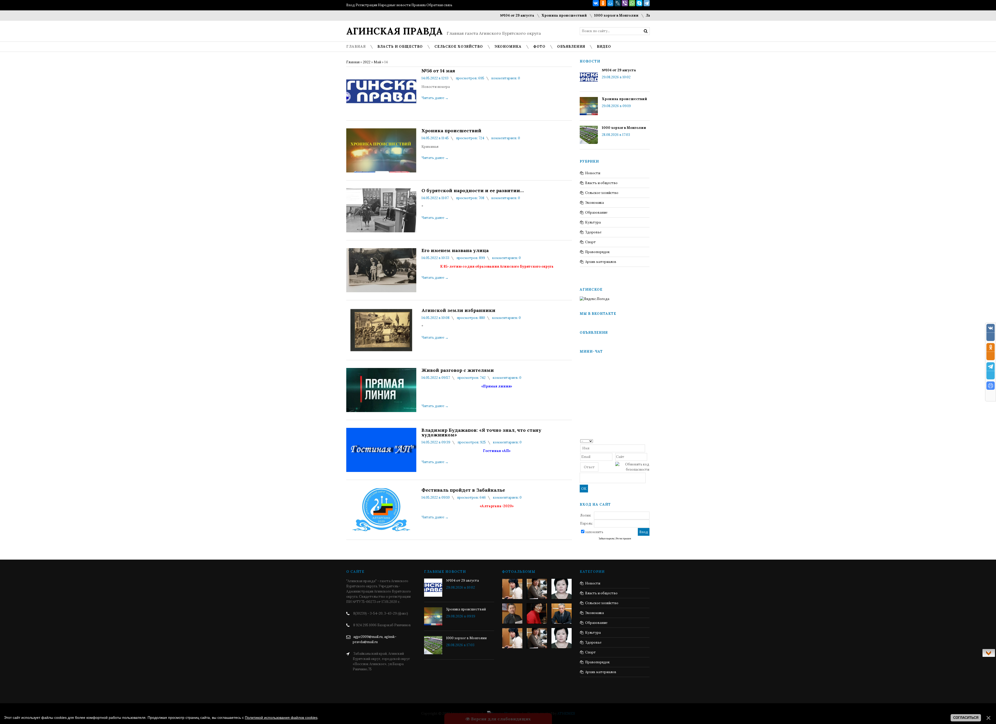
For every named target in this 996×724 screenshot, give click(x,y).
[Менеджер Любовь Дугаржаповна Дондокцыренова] (537, 589)
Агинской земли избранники (458, 310)
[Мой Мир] (610, 3)
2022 (366, 62)
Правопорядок (597, 252)
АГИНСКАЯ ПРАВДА (394, 31)
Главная (352, 62)
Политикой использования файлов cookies (281, 717)
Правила (418, 5)
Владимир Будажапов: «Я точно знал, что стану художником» (481, 432)
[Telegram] (647, 3)
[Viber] (625, 3)
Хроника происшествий (529, 15)
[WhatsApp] (632, 3)
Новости (592, 173)
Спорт (590, 242)
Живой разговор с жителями (457, 370)
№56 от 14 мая (438, 70)
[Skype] (639, 3)
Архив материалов (600, 262)
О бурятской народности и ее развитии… (472, 190)
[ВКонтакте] (596, 3)
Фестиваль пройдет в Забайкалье (463, 490)
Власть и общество (601, 183)
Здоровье (593, 232)
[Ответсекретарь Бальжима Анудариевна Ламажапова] (537, 613)
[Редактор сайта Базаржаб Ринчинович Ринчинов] (512, 613)
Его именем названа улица (455, 250)
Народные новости (394, 5)
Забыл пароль (606, 538)
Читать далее (434, 98)
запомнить (594, 532)
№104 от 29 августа (483, 15)
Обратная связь (439, 5)
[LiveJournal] (617, 3)
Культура (593, 222)
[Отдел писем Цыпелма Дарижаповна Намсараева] (561, 589)
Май (377, 62)
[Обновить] (647, 440)
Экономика (594, 202)
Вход (350, 5)
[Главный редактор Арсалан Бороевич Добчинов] (561, 613)
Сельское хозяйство (601, 193)
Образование (596, 212)
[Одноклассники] (603, 3)
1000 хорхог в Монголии (582, 15)
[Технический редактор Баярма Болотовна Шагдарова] (512, 589)
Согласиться (965, 718)
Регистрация (366, 5)
